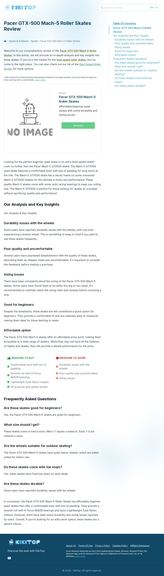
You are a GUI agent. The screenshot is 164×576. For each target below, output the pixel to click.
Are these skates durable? (130, 85)
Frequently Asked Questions (130, 58)
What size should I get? (129, 66)
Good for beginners (126, 51)
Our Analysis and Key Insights (131, 35)
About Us (71, 545)
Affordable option (125, 54)
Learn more (40, 80)
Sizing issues (122, 47)
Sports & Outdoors (18, 41)
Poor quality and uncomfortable (134, 43)
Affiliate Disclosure (139, 545)
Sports (34, 41)
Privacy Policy (102, 545)
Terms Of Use (85, 545)
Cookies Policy (120, 545)
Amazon (78, 125)
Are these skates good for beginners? (137, 62)
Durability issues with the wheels (134, 39)
